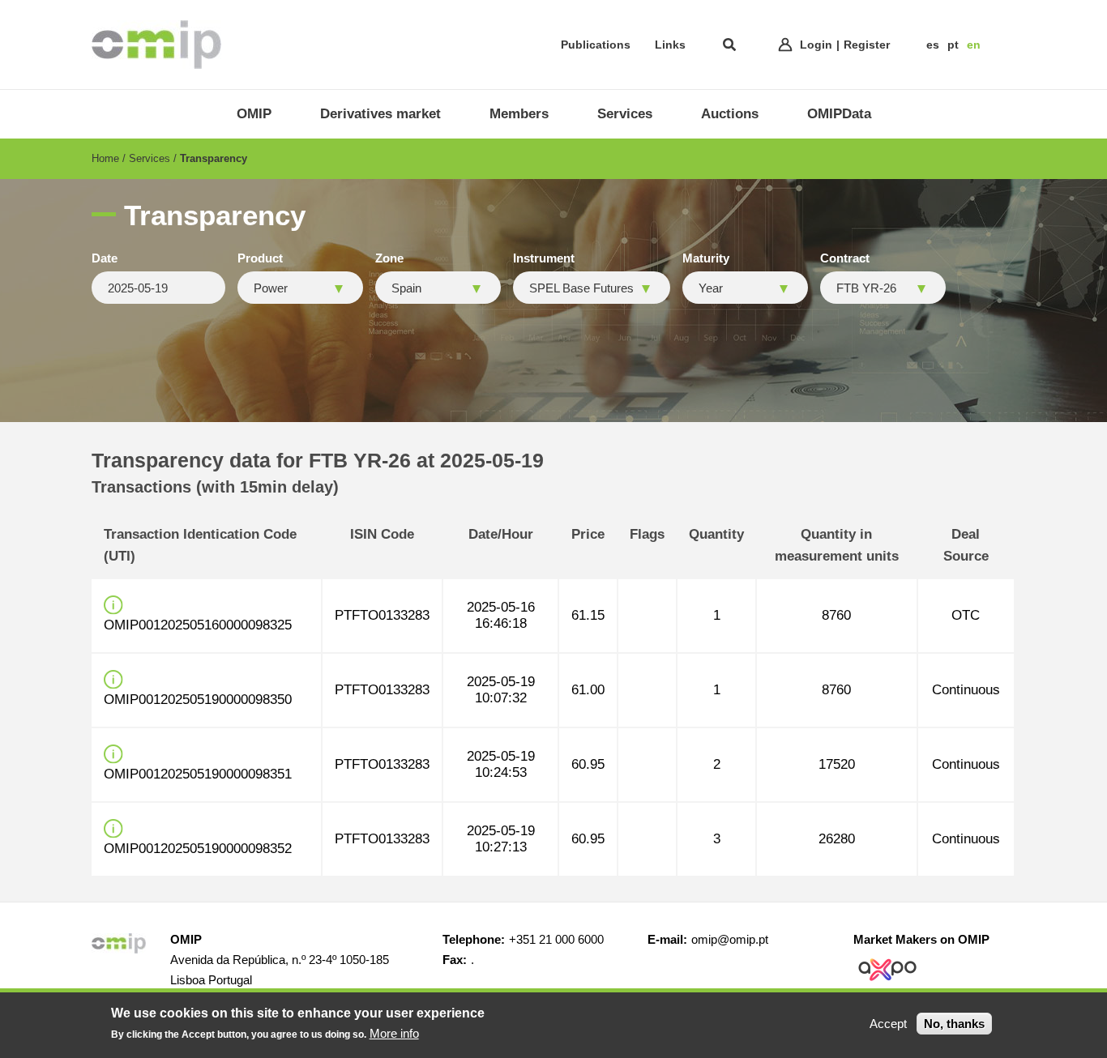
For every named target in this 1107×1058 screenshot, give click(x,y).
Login (816, 44)
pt (953, 44)
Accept (888, 1023)
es (932, 44)
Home (105, 158)
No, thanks (954, 1023)
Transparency (213, 158)
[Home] (156, 44)
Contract (845, 258)
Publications (595, 44)
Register (867, 44)
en (974, 44)
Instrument (544, 258)
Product (260, 258)
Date (105, 258)
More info (394, 1033)
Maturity (705, 258)
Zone (389, 258)
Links (670, 44)
